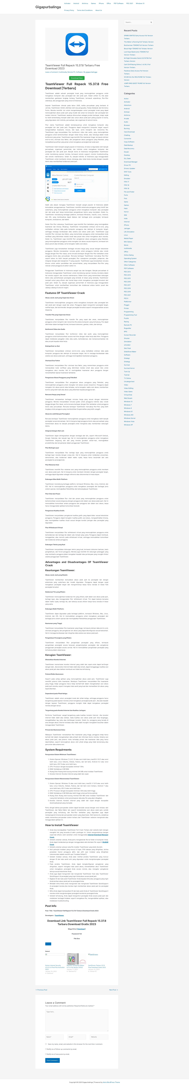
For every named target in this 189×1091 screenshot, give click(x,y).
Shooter (127, 338)
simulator (127, 345)
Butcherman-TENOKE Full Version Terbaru (138, 45)
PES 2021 (129, 3)
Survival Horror (129, 368)
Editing (126, 175)
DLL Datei (127, 158)
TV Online (127, 378)
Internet (127, 222)
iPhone (101, 3)
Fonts (126, 195)
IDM (125, 215)
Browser (127, 125)
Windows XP (128, 425)
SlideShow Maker (130, 352)
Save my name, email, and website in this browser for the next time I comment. (75, 1044)
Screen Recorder (130, 335)
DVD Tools (127, 172)
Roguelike (127, 328)
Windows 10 (140, 3)
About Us (98, 10)
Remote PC (71, 72)
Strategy (127, 362)
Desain (126, 152)
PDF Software (118, 3)
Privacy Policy (69, 10)
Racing (126, 322)
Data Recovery (129, 148)
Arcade (126, 118)
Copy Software (129, 142)
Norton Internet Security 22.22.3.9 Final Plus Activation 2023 (55, 967)
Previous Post (41, 990)
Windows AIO (128, 415)
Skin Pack (127, 348)
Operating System (130, 258)
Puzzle (126, 318)
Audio (126, 122)
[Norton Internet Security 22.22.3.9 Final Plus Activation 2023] (55, 958)
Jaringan (127, 228)
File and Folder (129, 192)
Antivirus (85, 3)
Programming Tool (130, 315)
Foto (125, 198)
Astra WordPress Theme (111, 1082)
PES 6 (126, 298)
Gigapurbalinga (48, 7)
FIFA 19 (126, 188)
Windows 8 (128, 408)
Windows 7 (128, 405)
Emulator (127, 178)
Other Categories (130, 262)
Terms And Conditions (85, 10)
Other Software (129, 265)
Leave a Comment (51, 72)
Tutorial (126, 375)
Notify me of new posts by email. (58, 1054)
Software (79, 72)
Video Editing (128, 388)
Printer (126, 308)
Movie (126, 245)
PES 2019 (127, 292)
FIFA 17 (126, 182)
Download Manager (131, 162)
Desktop (127, 155)
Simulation (127, 341)
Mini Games (128, 242)
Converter (127, 138)
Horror (126, 212)
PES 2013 (127, 272)
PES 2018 (127, 288)
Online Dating (128, 255)
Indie (125, 218)
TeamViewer (59, 915)
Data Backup (128, 145)
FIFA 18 (126, 185)
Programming (128, 312)
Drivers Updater (129, 168)
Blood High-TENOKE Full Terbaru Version (138, 49)
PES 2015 (127, 278)
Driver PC (127, 165)
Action (126, 99)
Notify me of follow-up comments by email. (62, 1049)
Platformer (127, 302)
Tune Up (127, 371)
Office (109, 3)
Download (81, 929)
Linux (126, 235)
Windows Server (130, 418)
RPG (125, 332)
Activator (67, 3)
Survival (127, 365)
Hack (125, 208)
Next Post (113, 990)
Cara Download (129, 132)
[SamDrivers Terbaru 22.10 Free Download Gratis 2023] (98, 958)
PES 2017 (127, 285)
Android (76, 3)
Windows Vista (129, 421)
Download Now (77, 78)
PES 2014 (127, 275)
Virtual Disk (128, 395)
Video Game (128, 392)
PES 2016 (127, 282)
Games (93, 3)
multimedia (63, 72)
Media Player (128, 238)
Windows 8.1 (128, 411)
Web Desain (128, 398)
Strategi (127, 358)
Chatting (127, 135)
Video (126, 385)
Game (126, 202)
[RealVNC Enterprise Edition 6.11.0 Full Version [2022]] (76, 958)
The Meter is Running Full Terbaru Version (139, 42)
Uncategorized (129, 381)
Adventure (127, 105)
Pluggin (126, 305)
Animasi (127, 112)
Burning (127, 128)
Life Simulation (129, 232)
